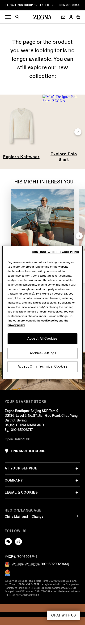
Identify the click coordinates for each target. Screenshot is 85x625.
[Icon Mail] (63, 17)
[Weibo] (18, 541)
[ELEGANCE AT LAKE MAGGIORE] (42, 220)
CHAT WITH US (63, 615)
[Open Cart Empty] (78, 17)
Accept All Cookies (42, 338)
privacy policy (16, 325)
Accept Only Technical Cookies (43, 366)
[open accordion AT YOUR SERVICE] (76, 468)
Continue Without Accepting (55, 252)
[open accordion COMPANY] (76, 480)
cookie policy (49, 320)
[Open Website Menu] (8, 17)
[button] (18, 17)
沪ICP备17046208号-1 (21, 557)
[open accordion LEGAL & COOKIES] (76, 492)
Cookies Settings (42, 353)
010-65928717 (22, 430)
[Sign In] (71, 17)
